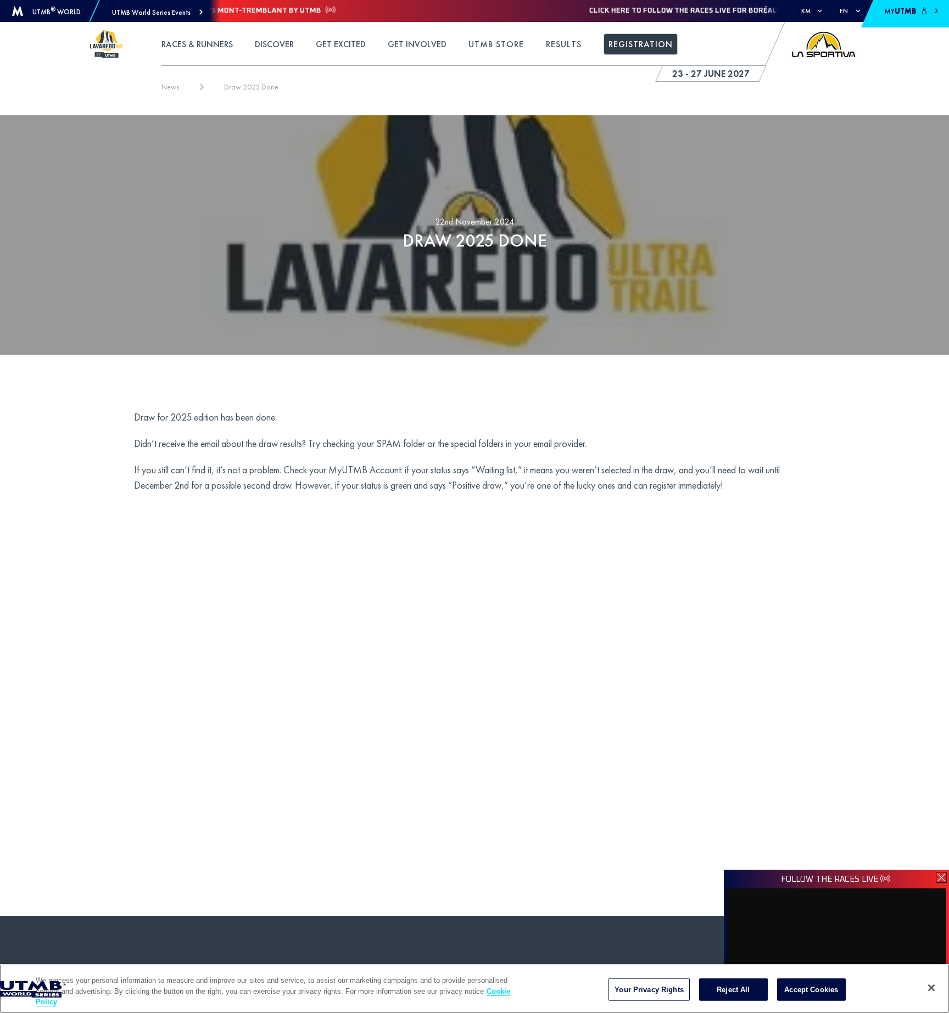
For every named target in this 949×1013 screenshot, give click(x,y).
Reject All (733, 989)
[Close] (931, 988)
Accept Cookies (811, 989)
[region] (474, 988)
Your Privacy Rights (649, 989)
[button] (157, 12)
